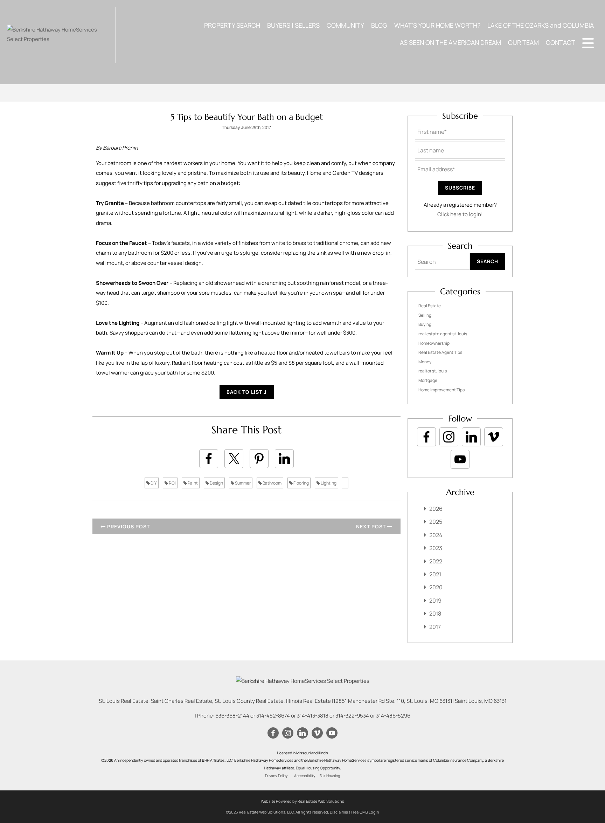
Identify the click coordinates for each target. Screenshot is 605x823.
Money (424, 362)
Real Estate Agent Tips (440, 352)
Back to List (245, 392)
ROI (172, 483)
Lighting (328, 483)
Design (216, 483)
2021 (435, 574)
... (345, 483)
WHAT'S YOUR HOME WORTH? (437, 25)
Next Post (371, 526)
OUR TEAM (523, 42)
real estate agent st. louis (442, 334)
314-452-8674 (273, 715)
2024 (435, 535)
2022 (435, 561)
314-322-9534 (352, 715)
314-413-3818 (312, 715)
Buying (424, 324)
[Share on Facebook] (208, 458)
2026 (436, 509)
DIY (153, 483)
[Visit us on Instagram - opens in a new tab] (448, 436)
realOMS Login (366, 812)
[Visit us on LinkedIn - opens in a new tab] (471, 436)
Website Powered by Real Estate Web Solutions (302, 801)
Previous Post (128, 526)
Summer (242, 483)
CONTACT (560, 42)
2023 (435, 548)
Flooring (301, 483)
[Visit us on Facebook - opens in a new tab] (426, 436)
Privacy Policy (276, 775)
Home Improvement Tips (441, 390)
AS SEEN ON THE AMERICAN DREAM (450, 42)
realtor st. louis (432, 371)
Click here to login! (460, 214)
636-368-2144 (232, 715)
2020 (436, 587)
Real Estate (429, 306)
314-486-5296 (393, 715)
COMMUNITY (345, 25)
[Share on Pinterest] (259, 458)
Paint (192, 483)
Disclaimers (340, 812)
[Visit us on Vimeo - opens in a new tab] (493, 436)
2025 (435, 522)
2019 (435, 600)
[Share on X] (233, 458)
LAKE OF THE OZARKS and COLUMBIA (540, 25)
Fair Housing (330, 775)
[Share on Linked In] (284, 458)
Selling (424, 315)
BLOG (379, 25)
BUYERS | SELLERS (293, 25)
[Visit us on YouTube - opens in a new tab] (460, 459)
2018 (435, 613)
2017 (435, 627)
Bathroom (271, 483)
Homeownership (434, 343)
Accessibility (304, 775)
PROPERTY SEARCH (232, 25)
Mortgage (427, 380)
